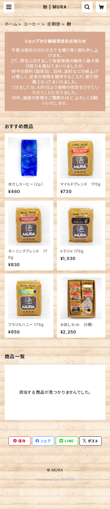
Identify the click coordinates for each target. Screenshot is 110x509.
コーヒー (32, 23)
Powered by (48, 479)
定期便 (53, 23)
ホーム (11, 23)
